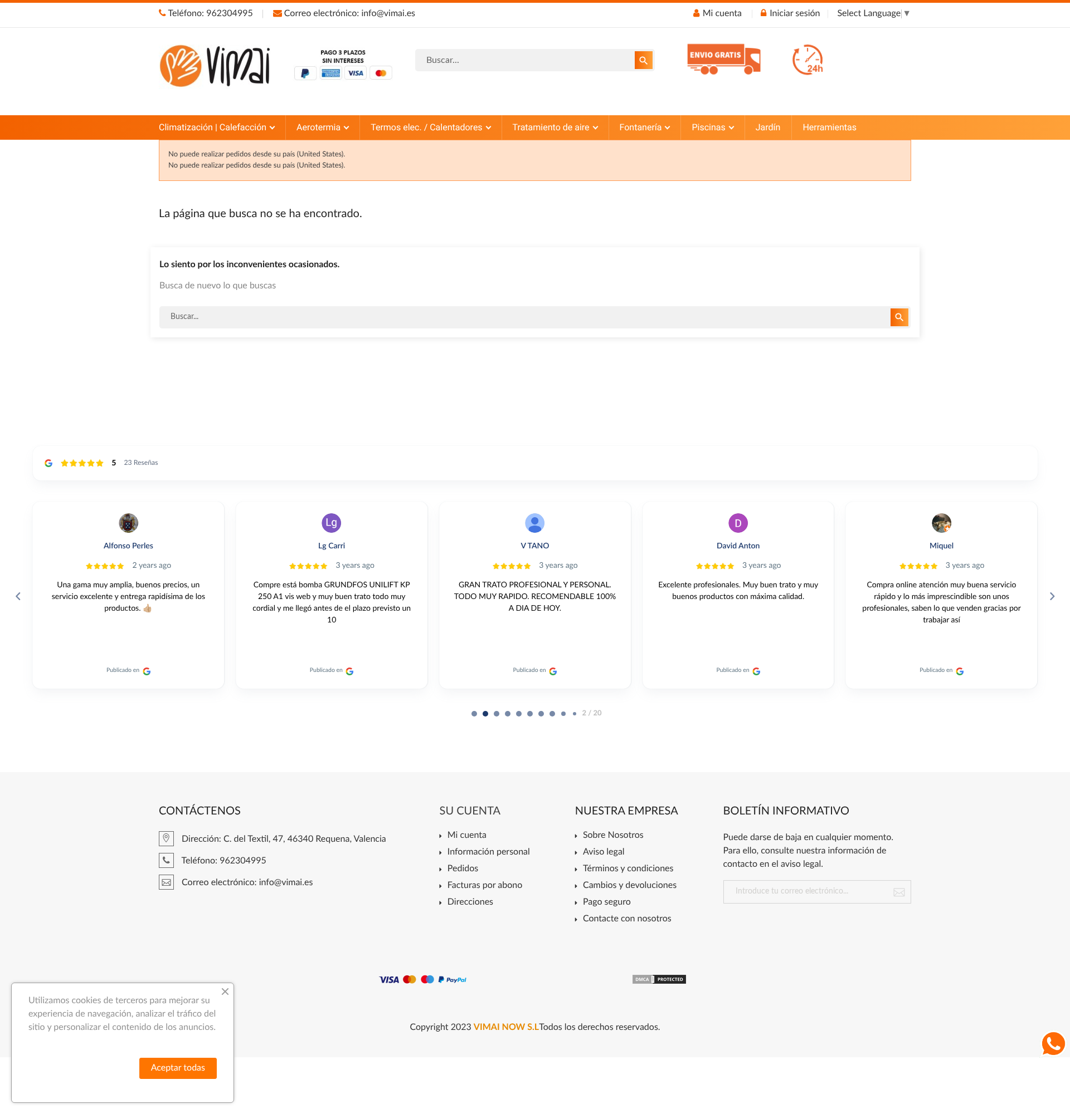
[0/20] (474, 713)
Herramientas (829, 127)
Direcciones (470, 902)
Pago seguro (607, 902)
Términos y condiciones (628, 869)
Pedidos (463, 869)
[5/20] (530, 713)
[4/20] (518, 713)
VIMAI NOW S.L (506, 1027)
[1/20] (485, 713)
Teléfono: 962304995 (209, 13)
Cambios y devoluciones (630, 885)
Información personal (489, 852)
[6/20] (541, 713)
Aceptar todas (178, 1068)
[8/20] (563, 713)
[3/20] (507, 713)
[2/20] (496, 713)
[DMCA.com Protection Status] (659, 979)
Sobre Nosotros (613, 835)
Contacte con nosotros (627, 919)
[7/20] (552, 713)
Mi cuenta (467, 835)
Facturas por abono (485, 885)
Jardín (768, 127)
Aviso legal (604, 852)
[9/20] (574, 713)
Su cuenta (470, 811)
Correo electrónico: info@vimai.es (348, 13)
